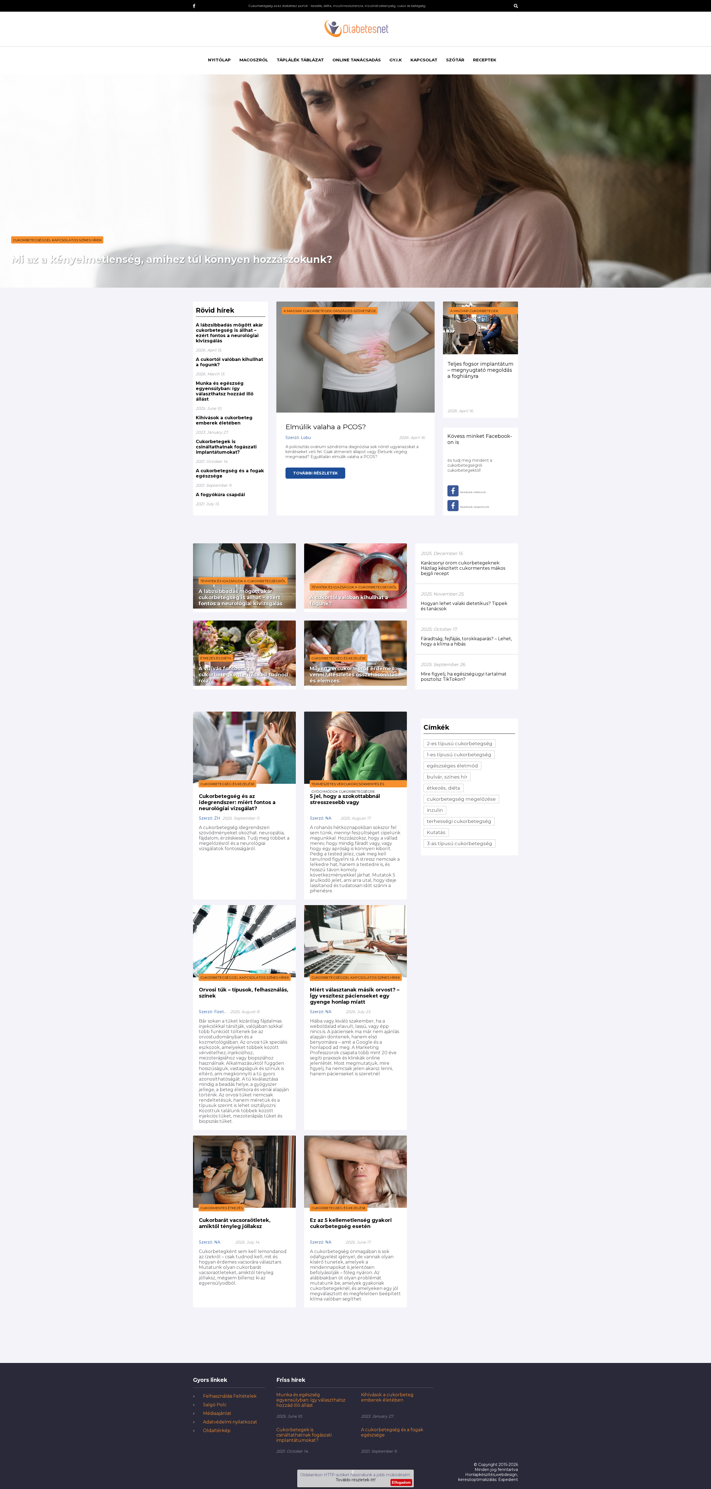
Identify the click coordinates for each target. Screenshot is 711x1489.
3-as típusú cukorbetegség (459, 843)
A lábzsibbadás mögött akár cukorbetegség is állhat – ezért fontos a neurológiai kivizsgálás (229, 332)
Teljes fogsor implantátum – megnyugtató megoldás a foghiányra (480, 370)
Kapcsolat (423, 59)
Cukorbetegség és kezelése (338, 658)
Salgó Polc (215, 1404)
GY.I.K (395, 59)
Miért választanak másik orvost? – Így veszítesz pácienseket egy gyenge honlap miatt (354, 996)
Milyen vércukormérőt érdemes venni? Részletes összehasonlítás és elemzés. (353, 675)
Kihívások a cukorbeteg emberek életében (224, 420)
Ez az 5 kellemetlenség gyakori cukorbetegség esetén (351, 1223)
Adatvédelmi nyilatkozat (230, 1422)
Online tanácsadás (356, 59)
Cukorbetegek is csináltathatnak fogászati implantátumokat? (226, 447)
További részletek (315, 473)
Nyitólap (219, 59)
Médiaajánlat (217, 1413)
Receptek (484, 59)
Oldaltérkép (217, 1430)
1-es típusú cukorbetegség (459, 754)
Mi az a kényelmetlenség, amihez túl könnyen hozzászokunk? (171, 259)
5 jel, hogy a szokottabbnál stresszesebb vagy (345, 799)
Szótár (455, 59)
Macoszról (253, 59)
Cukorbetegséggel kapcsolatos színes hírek (57, 240)
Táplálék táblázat (300, 59)
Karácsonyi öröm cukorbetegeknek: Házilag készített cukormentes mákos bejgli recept (463, 568)
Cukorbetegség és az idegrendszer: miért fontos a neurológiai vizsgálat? (237, 802)
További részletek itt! (355, 1479)
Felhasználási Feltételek (230, 1396)
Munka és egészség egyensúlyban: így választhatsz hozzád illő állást (224, 391)
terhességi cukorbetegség (459, 821)
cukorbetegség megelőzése (461, 799)
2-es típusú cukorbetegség (459, 743)
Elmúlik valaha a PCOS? (326, 427)
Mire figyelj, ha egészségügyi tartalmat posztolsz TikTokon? (464, 676)
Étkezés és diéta (215, 658)
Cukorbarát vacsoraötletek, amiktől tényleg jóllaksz (235, 1223)
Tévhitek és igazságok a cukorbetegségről (243, 581)
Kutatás (436, 832)
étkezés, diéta (443, 788)
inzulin (435, 810)
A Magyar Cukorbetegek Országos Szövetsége (330, 311)
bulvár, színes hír (447, 777)
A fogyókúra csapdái (220, 494)
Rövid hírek (215, 310)
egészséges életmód (452, 766)
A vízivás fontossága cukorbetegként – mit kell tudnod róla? (243, 675)
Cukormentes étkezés (221, 1208)
